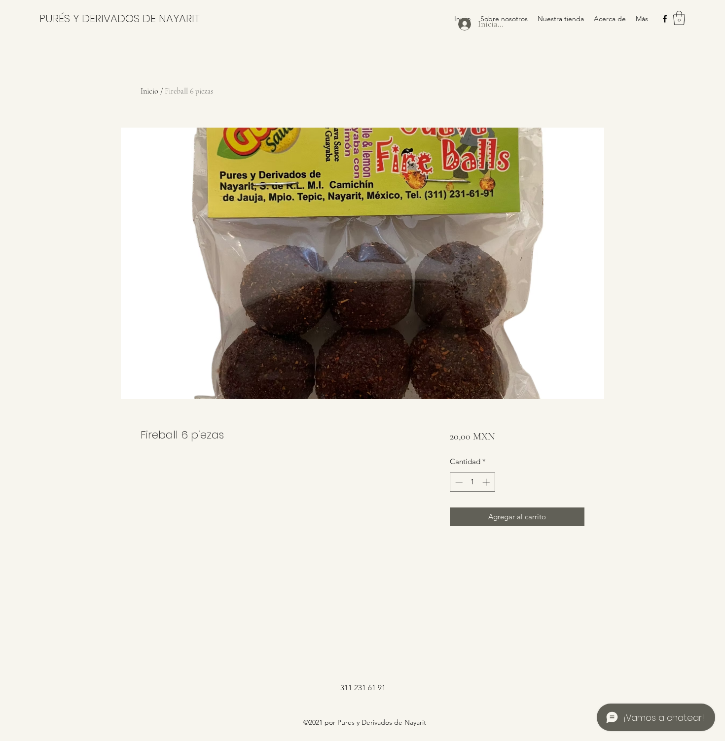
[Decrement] (458, 482)
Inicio (149, 91)
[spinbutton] (472, 482)
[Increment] (487, 482)
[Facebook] (665, 19)
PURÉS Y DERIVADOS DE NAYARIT (119, 18)
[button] (679, 18)
